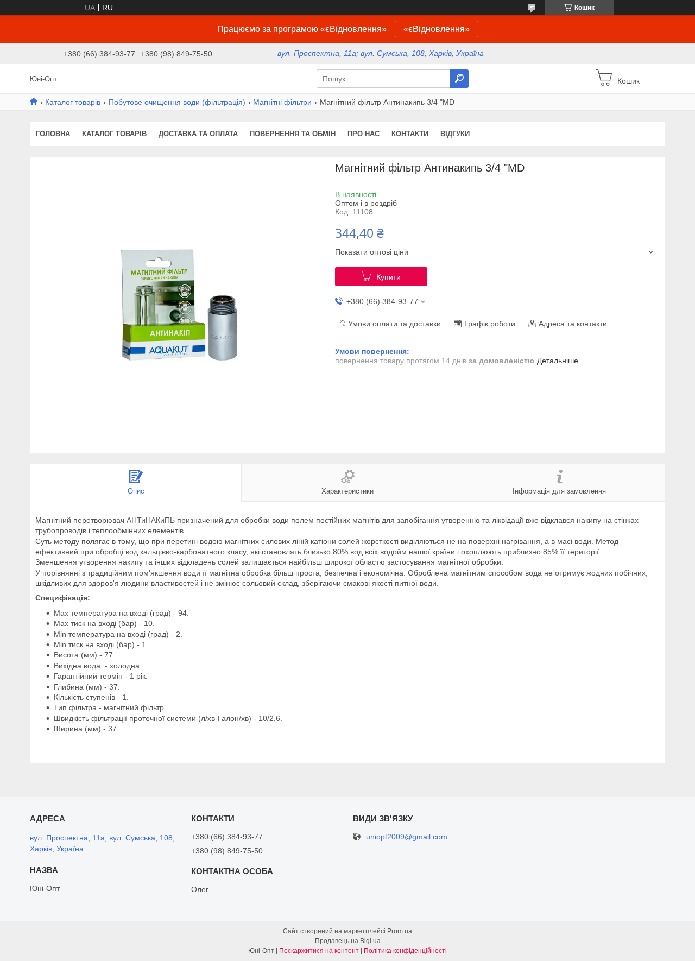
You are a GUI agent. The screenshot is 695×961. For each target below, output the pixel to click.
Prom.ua (399, 931)
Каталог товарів (72, 102)
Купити (388, 277)
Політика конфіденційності (405, 950)
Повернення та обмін (293, 134)
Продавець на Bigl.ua (348, 941)
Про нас (364, 134)
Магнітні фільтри (282, 102)
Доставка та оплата (198, 134)
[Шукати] (459, 78)
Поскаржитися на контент (319, 950)
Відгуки (455, 134)
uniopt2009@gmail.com (406, 837)
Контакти (409, 134)
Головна (53, 134)
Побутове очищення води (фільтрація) (177, 102)
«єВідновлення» (436, 29)
